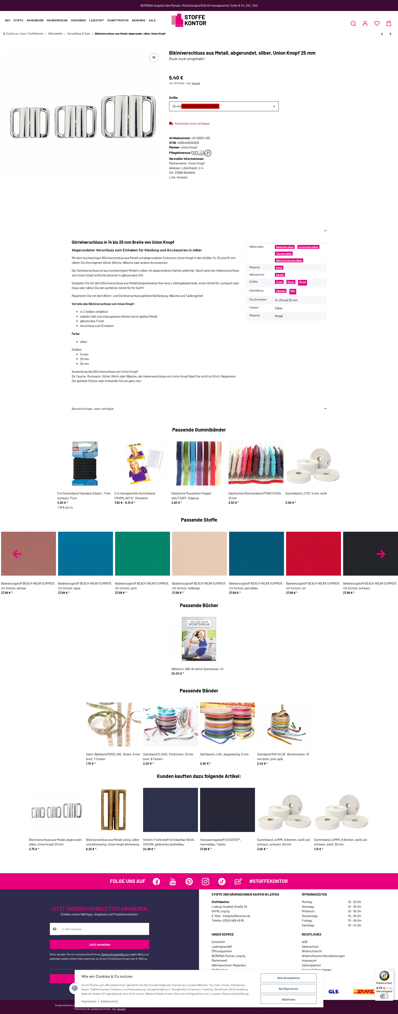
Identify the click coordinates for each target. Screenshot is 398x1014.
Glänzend (280, 290)
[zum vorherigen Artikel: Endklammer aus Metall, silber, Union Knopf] (382, 33)
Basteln (280, 274)
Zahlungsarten (311, 965)
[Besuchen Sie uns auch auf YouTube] (172, 881)
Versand (196, 83)
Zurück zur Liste (15, 33)
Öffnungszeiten (222, 951)
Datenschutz (109, 1001)
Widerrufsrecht (312, 951)
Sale (152, 20)
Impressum (88, 1001)
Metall (279, 267)
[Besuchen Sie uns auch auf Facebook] (156, 881)
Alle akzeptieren (288, 978)
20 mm (291, 282)
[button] (353, 23)
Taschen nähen (284, 253)
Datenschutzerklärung (115, 954)
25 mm (302, 282)
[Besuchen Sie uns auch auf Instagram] (205, 881)
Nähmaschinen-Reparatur (229, 965)
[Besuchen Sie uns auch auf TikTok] (222, 881)
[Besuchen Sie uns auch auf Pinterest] (189, 881)
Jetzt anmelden (99, 944)
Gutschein (218, 942)
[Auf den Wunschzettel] (153, 57)
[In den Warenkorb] (6, 47)
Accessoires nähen (308, 247)
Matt (292, 290)
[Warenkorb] (389, 23)
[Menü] (391, 970)
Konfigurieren (288, 988)
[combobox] (224, 106)
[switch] (384, 996)
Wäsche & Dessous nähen (289, 260)
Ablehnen (288, 999)
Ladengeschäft (222, 946)
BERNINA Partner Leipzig (228, 956)
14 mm (279, 282)
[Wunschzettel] (377, 23)
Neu (7, 20)
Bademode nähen (285, 247)
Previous (17, 553)
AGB (304, 942)
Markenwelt (219, 960)
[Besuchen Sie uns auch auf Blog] (238, 881)
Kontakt (182, 177)
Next (381, 553)
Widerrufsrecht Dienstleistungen (323, 956)
